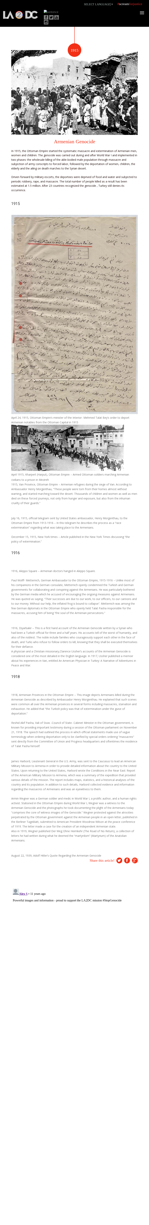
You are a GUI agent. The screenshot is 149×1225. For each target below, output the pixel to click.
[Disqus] (74, 935)
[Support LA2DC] (20, 15)
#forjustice (129, 4)
